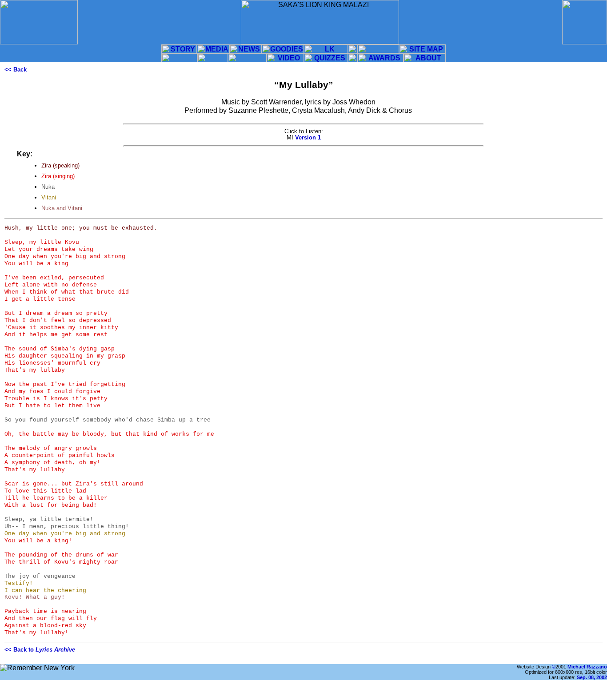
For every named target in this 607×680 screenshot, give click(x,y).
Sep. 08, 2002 (592, 677)
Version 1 (308, 137)
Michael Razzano (587, 666)
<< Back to (39, 649)
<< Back (15, 69)
